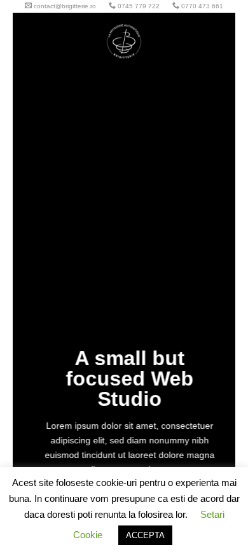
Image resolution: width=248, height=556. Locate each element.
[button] (30, 41)
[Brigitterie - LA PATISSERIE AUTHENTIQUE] (124, 41)
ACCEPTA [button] (145, 535)
